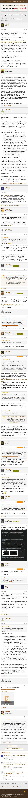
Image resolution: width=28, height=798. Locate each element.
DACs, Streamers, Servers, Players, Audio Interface (14, 777)
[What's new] (23, 1)
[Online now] (3, 112)
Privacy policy (17, 792)
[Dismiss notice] (25, 5)
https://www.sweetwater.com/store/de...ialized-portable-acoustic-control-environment (12, 305)
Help (22, 792)
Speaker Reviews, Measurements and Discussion (14, 757)
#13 (26, 474)
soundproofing (4, 20)
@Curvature (6, 195)
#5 (26, 214)
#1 (26, 29)
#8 (26, 297)
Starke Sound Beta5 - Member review (14, 755)
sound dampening (18, 18)
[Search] (26, 1)
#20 (26, 717)
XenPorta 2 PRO (4, 796)
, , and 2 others (11, 205)
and (8, 105)
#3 (26, 114)
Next (14, 746)
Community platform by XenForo (12, 794)
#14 (26, 502)
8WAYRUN (16, 796)
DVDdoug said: (5, 237)
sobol (5, 767)
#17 (26, 591)
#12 (26, 447)
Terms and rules (10, 792)
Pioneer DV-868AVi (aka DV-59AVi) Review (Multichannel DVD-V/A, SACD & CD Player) (15, 773)
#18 (26, 623)
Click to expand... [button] (14, 371)
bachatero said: (5, 319)
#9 (26, 316)
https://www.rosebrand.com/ (8, 689)
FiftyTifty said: (5, 477)
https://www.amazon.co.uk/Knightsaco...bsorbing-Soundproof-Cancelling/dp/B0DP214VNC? (13, 41)
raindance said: (5, 392)
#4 (26, 192)
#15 (26, 525)
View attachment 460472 (7, 581)
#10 (26, 337)
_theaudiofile (6, 757)
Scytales (5, 776)
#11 (26, 356)
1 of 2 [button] (10, 746)
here (18, 8)
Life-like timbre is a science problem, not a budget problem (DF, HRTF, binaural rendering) (15, 764)
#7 (26, 269)
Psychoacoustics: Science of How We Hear (15, 767)
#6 (26, 234)
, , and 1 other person (14, 183)
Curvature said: (5, 340)
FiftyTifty (4, 18)
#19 (26, 685)
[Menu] (2, 1)
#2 (26, 75)
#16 (26, 569)
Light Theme (5, 790)
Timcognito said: (5, 411)
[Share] (25, 29)
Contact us (3, 792)
